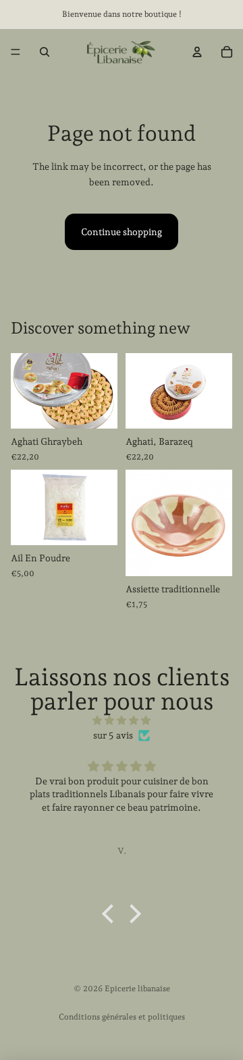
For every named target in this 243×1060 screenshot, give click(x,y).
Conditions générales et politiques (122, 1017)
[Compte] (197, 52)
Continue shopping (121, 231)
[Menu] (15, 51)
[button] (111, 913)
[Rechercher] (44, 52)
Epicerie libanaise (137, 988)
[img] (121, 720)
